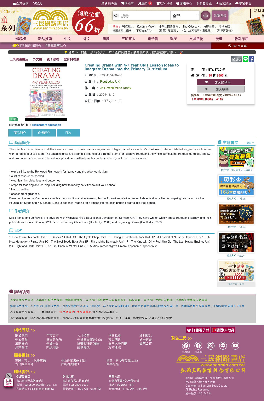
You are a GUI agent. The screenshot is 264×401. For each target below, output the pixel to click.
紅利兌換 (166, 3)
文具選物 (196, 38)
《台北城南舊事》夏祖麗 (195, 30)
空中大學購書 (117, 343)
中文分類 (21, 339)
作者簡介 (44, 132)
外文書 (37, 59)
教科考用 (242, 38)
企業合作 (146, 343)
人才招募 (83, 335)
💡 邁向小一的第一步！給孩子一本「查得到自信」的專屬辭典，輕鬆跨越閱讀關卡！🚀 (113, 52)
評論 (239, 59)
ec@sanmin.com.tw (42, 389)
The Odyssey (191, 26)
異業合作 (21, 347)
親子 (173, 38)
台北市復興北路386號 (29, 380)
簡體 (105, 38)
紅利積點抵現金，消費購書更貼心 (39, 45)
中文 (67, 38)
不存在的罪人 (144, 30)
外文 (86, 38)
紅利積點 (146, 335)
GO (205, 16)
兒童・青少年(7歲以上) (122, 360)
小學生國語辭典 (168, 26)
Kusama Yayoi (145, 26)
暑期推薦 (224, 26)
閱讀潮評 (52, 347)
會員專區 (111, 3)
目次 (68, 132)
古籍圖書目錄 (24, 364)
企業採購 (22, 3)
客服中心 (186, 3)
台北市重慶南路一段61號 (124, 380)
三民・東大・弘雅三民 (30, 360)
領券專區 (205, 3)
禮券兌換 (114, 335)
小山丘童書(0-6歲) (73, 360)
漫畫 (218, 38)
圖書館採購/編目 (88, 343)
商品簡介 (20, 132)
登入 (39, 3)
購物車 (129, 3)
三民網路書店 (19, 59)
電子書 (153, 38)
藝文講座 (225, 3)
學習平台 (245, 3)
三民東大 (128, 38)
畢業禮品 (112, 364)
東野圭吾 (209, 26)
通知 (146, 3)
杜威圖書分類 (20, 125)
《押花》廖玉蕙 (166, 30)
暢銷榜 (20, 38)
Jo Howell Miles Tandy (115, 88)
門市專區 (52, 335)
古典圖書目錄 (70, 364)
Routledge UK (110, 81)
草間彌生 (127, 26)
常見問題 (114, 339)
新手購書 (146, 339)
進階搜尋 (220, 15)
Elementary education (46, 125)
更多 (249, 142)
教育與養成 (71, 59)
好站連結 (114, 347)
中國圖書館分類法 (89, 339)
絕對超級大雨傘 (122, 30)
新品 (45, 38)
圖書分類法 (54, 339)
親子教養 (53, 59)
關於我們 (21, 335)
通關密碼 (21, 343)
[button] (236, 285)
